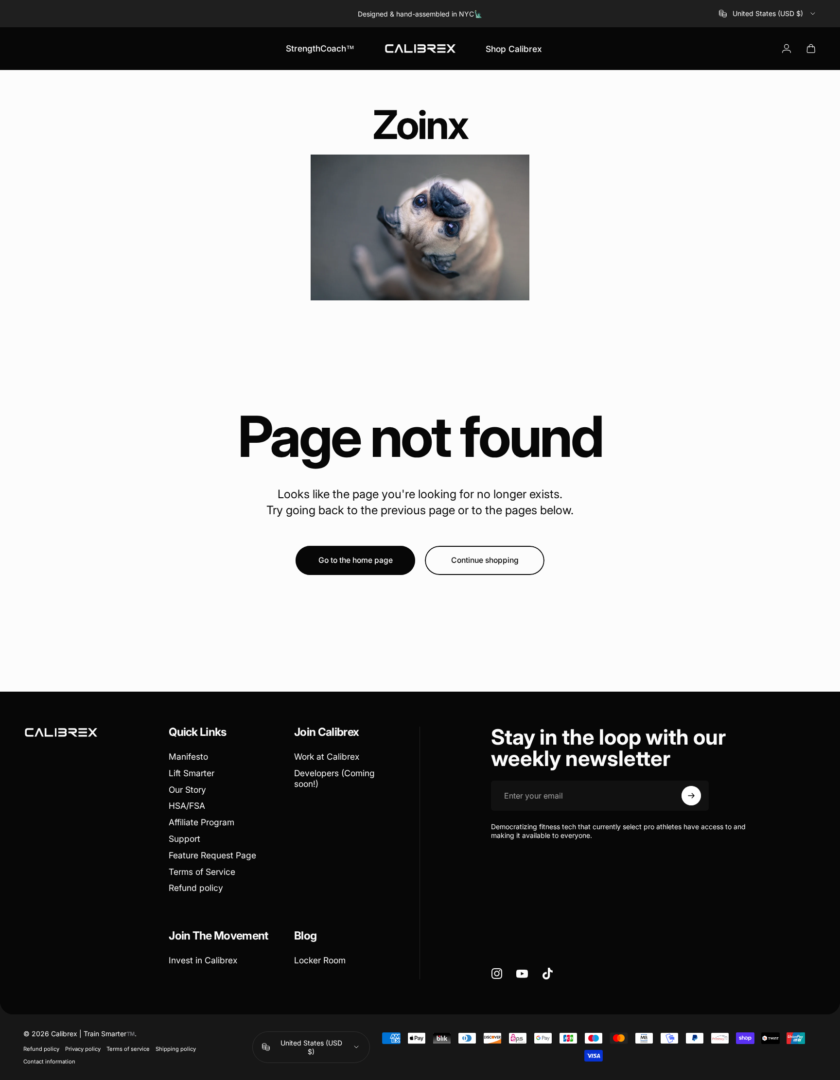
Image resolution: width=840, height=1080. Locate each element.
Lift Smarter (191, 773)
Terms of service (128, 1048)
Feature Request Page (212, 855)
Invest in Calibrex (203, 960)
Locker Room (320, 960)
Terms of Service (202, 872)
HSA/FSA (187, 806)
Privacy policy (83, 1048)
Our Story (187, 789)
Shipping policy (176, 1048)
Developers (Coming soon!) (334, 778)
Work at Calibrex (326, 756)
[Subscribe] (691, 795)
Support (184, 839)
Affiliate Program (201, 822)
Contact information (49, 1061)
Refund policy (196, 888)
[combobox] (768, 13)
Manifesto (188, 756)
